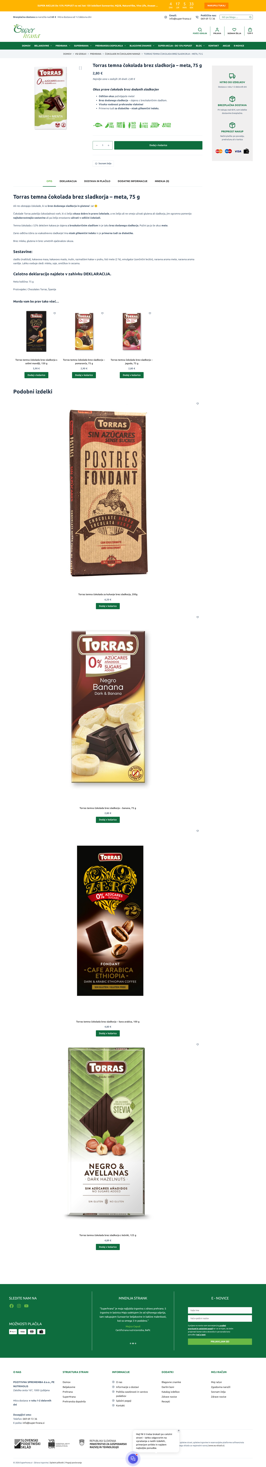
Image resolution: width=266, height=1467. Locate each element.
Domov (26, 45)
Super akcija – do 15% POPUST (175, 45)
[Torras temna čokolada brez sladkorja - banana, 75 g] (107, 706)
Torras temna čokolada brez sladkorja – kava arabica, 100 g (107, 1021)
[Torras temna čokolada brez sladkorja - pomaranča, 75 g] (84, 331)
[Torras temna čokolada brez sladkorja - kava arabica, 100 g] (107, 920)
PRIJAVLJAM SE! (220, 1341)
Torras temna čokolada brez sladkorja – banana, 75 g (108, 808)
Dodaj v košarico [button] (36, 375)
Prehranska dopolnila (109, 45)
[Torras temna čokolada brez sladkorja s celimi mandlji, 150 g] (36, 331)
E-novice (239, 45)
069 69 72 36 (208, 18)
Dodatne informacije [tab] (132, 181)
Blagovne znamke (140, 45)
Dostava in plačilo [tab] (97, 181)
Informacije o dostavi (127, 1387)
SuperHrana (81, 45)
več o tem (201, 1335)
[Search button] (250, 17)
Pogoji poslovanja (73, 1462)
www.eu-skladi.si (216, 1445)
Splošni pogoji (123, 1400)
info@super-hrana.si (180, 18)
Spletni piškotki (57, 1462)
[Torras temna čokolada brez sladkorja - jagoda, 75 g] (132, 331)
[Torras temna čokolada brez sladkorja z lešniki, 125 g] (107, 1134)
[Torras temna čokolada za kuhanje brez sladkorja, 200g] (107, 493)
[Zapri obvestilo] (178, 1430)
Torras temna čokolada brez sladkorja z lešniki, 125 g (107, 1235)
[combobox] (234, 17)
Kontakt (213, 45)
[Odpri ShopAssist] (133, 1458)
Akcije (226, 45)
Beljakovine (41, 45)
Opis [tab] (49, 181)
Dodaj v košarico (158, 145)
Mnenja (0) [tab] (162, 181)
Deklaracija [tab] (68, 181)
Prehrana (61, 45)
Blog (199, 45)
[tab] (130, 1343)
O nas (119, 1382)
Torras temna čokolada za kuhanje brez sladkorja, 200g (107, 594)
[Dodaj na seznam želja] (54, 313)
